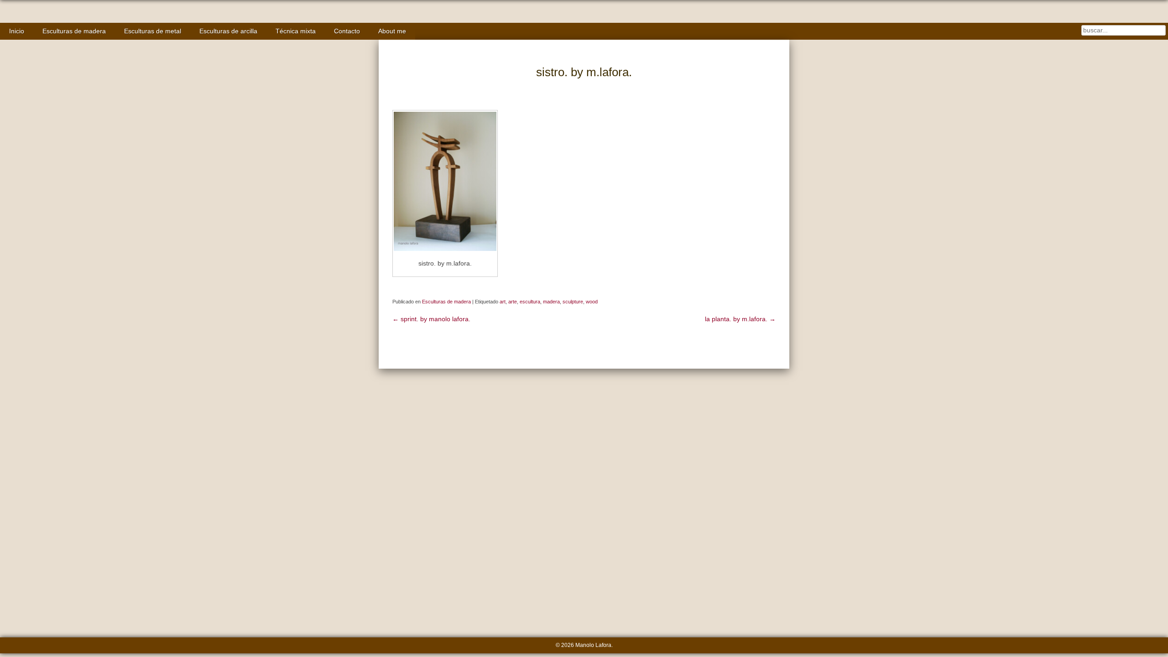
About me (392, 31)
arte (512, 301)
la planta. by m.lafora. (740, 319)
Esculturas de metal (152, 31)
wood (592, 301)
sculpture (573, 301)
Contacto (347, 31)
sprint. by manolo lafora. (431, 319)
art (503, 301)
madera (551, 301)
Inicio (16, 31)
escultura (530, 301)
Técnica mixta (296, 31)
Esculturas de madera (74, 31)
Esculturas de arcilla (228, 31)
